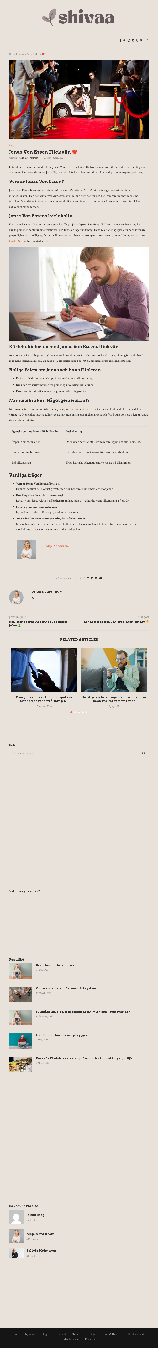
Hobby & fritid (136, 1334)
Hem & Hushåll (112, 1334)
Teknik (76, 1334)
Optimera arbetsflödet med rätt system (66, 988)
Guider (91, 1334)
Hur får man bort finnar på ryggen (62, 1035)
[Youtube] (141, 40)
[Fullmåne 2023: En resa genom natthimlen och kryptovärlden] (20, 1017)
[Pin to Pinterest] (96, 578)
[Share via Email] (100, 578)
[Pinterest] (133, 40)
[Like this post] (83, 578)
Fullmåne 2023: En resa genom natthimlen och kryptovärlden (83, 1011)
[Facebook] (120, 40)
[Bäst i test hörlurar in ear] (20, 971)
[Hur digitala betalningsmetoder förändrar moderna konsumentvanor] (114, 670)
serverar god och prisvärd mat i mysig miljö (84, 1058)
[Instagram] (129, 40)
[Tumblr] (137, 40)
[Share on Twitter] (92, 578)
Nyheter (30, 1334)
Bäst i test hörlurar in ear (55, 965)
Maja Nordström (29, 158)
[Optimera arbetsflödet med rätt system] (20, 994)
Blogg (12, 145)
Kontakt (90, 1339)
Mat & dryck (70, 1339)
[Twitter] (124, 40)
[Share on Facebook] (88, 578)
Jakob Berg (35, 1215)
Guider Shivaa (17, 241)
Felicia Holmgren (41, 1250)
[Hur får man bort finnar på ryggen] (20, 1041)
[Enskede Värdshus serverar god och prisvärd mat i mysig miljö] (20, 1064)
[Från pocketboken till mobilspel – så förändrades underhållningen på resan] (44, 670)
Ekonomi (60, 1334)
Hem (11, 54)
